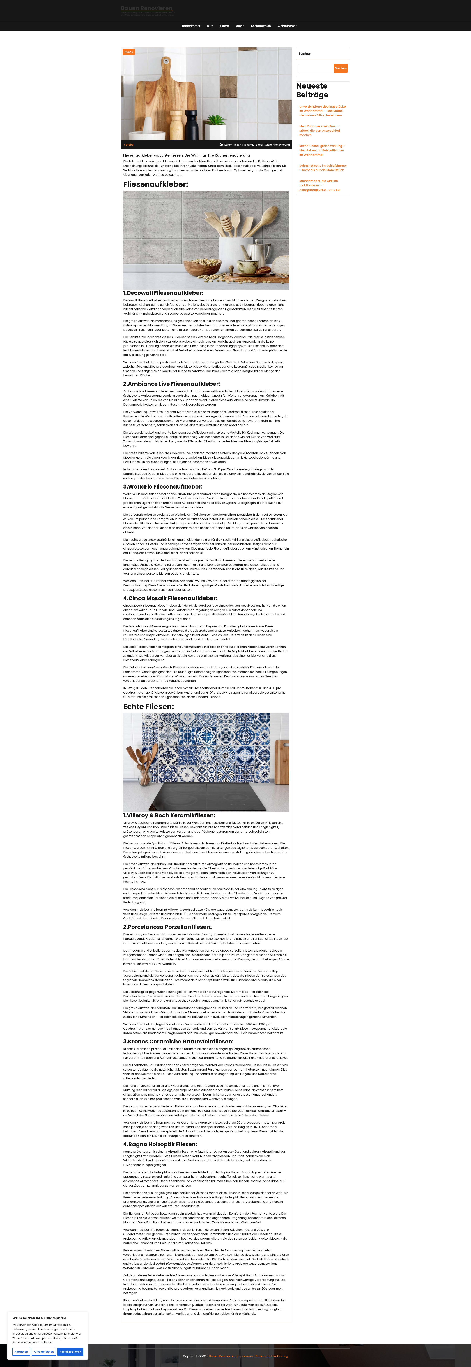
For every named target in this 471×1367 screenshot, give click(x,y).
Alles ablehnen (44, 1352)
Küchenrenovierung (277, 145)
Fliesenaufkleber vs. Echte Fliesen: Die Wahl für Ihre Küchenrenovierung (186, 155)
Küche (129, 52)
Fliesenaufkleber (252, 145)
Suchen (305, 53)
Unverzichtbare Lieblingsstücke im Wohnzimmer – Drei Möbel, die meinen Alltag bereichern (322, 110)
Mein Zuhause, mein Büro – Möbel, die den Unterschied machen (319, 130)
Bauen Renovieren (222, 1356)
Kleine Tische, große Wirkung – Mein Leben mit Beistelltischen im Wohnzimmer (322, 150)
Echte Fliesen (232, 145)
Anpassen (21, 1352)
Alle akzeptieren (70, 1352)
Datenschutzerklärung (271, 1356)
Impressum (245, 1356)
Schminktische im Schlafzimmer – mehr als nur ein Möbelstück (323, 168)
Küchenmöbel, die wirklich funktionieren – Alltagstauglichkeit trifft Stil (319, 185)
